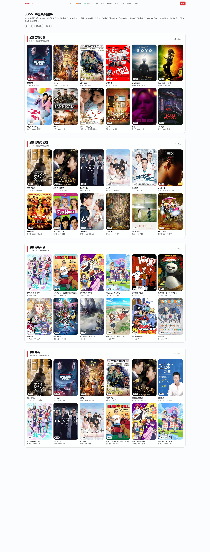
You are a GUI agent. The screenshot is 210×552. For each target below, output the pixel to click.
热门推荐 (29, 26)
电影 (102, 3)
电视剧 (109, 3)
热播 (79, 3)
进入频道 (177, 39)
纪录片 (129, 3)
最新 (88, 3)
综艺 (116, 3)
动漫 (122, 3)
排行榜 (48, 26)
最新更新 (39, 26)
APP (96, 3)
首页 (71, 3)
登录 (182, 3)
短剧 (136, 3)
